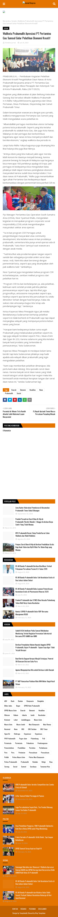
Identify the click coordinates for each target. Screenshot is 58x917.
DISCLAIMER (42, 909)
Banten (20, 701)
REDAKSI (23, 909)
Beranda (6, 21)
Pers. (13, 752)
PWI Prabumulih (9, 738)
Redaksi (35, 762)
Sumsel (23, 766)
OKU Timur (44, 729)
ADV (5, 701)
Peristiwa (32, 748)
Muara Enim (38, 720)
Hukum (16, 715)
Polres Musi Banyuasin (36, 757)
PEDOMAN (32, 909)
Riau (51, 762)
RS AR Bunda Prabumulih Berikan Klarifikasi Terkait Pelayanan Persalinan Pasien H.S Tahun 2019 (33, 567)
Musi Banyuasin (34, 724)
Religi (44, 762)
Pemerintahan (9, 748)
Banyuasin (30, 701)
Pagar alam (23, 738)
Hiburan (7, 715)
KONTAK (15, 909)
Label (6, 694)
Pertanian (22, 752)
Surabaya (33, 766)
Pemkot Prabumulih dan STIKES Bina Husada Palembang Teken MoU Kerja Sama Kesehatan (35, 601)
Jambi (32, 715)
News (41, 390)
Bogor (18, 706)
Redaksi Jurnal (10, 43)
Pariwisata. (19, 743)
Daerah (13, 390)
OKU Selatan (32, 729)
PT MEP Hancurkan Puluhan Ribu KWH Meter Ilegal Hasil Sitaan (35, 683)
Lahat (15, 720)
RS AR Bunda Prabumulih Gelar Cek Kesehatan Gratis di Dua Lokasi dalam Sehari (34, 579)
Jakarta (24, 715)
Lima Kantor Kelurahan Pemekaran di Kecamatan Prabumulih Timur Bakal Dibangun (32, 509)
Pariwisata (7, 743)
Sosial (13, 21)
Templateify (23, 913)
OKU (22, 729)
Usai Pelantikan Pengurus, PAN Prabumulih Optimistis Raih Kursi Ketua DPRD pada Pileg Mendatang (34, 827)
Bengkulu (40, 701)
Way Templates (40, 913)
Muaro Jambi (20, 724)
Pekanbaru (30, 743)
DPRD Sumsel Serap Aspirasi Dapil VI (28, 848)
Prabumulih (9, 393)
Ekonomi (23, 390)
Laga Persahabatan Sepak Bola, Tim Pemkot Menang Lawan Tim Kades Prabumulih (34, 808)
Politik (6, 757)
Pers (5, 752)
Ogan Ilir (7, 734)
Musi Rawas (47, 724)
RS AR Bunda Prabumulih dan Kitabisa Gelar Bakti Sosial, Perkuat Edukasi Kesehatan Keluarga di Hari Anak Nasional (33, 895)
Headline (33, 390)
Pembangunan (42, 743)
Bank (12, 701)
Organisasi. (39, 734)
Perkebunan (43, 748)
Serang (6, 766)
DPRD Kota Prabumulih (32, 706)
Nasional (7, 729)
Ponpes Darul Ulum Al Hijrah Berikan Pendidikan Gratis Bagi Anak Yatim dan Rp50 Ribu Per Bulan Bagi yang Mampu (34, 547)
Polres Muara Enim (18, 757)
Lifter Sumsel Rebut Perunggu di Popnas (29, 795)
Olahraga (17, 734)
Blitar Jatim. (8, 706)
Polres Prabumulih (10, 762)
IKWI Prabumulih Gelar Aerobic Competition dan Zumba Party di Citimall (34, 786)
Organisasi (27, 734)
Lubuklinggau (25, 720)
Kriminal (7, 720)
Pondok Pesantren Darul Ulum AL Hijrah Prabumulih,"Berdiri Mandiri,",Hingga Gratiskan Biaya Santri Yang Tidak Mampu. (34, 522)
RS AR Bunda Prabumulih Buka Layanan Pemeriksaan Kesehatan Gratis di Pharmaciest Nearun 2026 (34, 590)
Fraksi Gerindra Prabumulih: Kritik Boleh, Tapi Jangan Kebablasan (34, 838)
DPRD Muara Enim (10, 710)
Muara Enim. (8, 724)
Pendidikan (21, 748)
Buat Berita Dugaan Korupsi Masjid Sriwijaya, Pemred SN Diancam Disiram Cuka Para (34, 660)
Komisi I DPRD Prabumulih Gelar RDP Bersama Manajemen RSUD (31, 613)
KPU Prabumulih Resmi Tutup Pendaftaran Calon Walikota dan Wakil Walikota (32, 534)
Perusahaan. (45, 752)
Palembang (35, 738)
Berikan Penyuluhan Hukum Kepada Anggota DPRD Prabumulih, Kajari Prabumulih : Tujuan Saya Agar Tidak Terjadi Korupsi (35, 647)
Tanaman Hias (45, 766)
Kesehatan (41, 715)
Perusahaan (33, 752)
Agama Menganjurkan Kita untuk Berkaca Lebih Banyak (34, 669)
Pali (43, 738)
